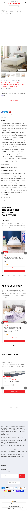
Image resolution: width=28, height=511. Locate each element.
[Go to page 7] (9, 275)
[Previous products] (2, 253)
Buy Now (14, 105)
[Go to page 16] (20, 275)
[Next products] (25, 253)
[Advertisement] (14, 30)
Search (11, 494)
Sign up (22, 475)
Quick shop (14, 267)
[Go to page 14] (18, 275)
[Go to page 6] (8, 275)
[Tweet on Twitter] (4, 112)
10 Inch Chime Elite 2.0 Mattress (11, 381)
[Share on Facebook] (2, 112)
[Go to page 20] (25, 275)
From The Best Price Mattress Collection (10, 80)
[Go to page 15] (19, 275)
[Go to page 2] (3, 275)
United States (13, 482)
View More (6, 220)
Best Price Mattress (6, 88)
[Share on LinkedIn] (7, 112)
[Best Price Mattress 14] (3, 75)
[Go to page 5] (7, 275)
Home (2, 10)
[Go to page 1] (2, 275)
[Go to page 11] (14, 275)
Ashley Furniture (7, 382)
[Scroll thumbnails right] (26, 75)
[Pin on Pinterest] (10, 112)
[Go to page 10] (13, 275)
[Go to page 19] (24, 275)
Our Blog (16, 494)
